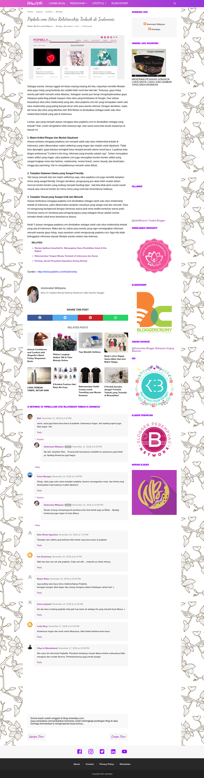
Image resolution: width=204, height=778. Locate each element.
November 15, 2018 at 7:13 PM (73, 534)
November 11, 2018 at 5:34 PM (87, 446)
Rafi (39, 418)
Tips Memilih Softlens (90, 352)
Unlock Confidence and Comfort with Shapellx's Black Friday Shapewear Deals (37, 355)
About (77, 764)
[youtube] (124, 753)
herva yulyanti (44, 604)
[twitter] (65, 318)
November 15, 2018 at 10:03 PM (65, 579)
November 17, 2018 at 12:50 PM (64, 626)
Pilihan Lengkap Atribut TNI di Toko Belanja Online (62, 357)
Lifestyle (98, 3)
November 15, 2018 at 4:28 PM (67, 476)
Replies (40, 439)
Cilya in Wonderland (47, 648)
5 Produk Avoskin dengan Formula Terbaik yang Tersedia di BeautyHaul (115, 391)
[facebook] (40, 318)
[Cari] (175, 4)
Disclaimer (125, 764)
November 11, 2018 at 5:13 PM (56, 418)
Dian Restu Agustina (47, 534)
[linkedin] (113, 753)
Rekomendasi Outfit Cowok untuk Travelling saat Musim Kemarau (90, 391)
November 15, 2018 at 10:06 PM (87, 505)
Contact (90, 764)
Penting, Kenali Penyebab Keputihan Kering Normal (61, 261)
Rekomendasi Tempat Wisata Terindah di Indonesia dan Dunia (66, 256)
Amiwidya (155, 29)
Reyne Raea (43, 579)
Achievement (119, 3)
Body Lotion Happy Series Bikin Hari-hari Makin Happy (115, 359)
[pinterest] (90, 318)
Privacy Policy (107, 764)
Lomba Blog (57, 3)
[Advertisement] (154, 135)
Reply (39, 432)
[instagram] (91, 753)
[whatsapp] (115, 318)
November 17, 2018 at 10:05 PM (74, 648)
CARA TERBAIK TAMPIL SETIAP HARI (38, 389)
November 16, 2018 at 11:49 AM (67, 604)
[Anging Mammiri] (154, 351)
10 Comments (87, 26)
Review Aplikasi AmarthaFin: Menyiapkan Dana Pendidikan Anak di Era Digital (71, 249)
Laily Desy (42, 626)
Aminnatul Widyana (44, 26)
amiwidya (34, 3)
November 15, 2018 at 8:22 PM (67, 556)
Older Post (118, 736)
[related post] (39, 339)
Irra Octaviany (44, 556)
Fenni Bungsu (44, 476)
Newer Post (36, 736)
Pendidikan (77, 3)
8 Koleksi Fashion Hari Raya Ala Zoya (64, 385)
